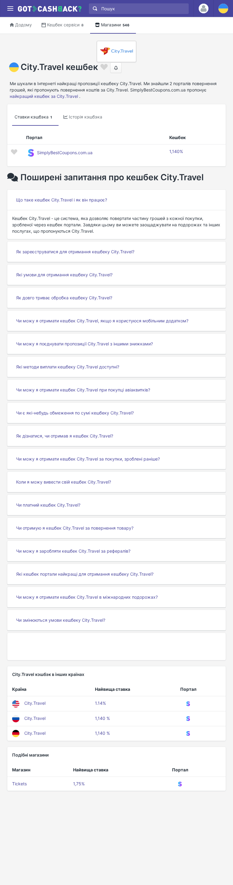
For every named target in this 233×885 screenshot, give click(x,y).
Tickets (19, 783)
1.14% (100, 703)
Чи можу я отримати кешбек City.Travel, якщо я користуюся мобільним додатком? (102, 320)
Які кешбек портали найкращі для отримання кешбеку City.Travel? (85, 574)
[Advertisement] (116, 646)
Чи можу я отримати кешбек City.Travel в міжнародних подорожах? (87, 597)
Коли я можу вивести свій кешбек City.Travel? (63, 481)
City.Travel (35, 703)
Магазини (115, 24)
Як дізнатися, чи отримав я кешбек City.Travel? (64, 435)
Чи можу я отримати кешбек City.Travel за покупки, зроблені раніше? (88, 458)
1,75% (79, 783)
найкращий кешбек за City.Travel (44, 96)
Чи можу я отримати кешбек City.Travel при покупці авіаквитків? (83, 389)
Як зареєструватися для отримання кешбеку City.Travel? (75, 251)
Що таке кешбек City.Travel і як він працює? (61, 199)
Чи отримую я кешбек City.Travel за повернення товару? (74, 528)
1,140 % (102, 718)
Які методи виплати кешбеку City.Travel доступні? (67, 366)
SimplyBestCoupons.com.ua (65, 152)
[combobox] (137, 9)
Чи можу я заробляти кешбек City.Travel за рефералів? (73, 551)
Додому (23, 24)
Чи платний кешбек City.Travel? (48, 504)
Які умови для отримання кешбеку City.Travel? (64, 274)
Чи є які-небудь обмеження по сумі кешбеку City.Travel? (75, 412)
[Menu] (10, 8)
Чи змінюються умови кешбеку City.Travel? (60, 620)
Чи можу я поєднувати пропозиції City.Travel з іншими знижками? (84, 343)
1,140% (176, 151)
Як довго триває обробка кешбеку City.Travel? (64, 297)
